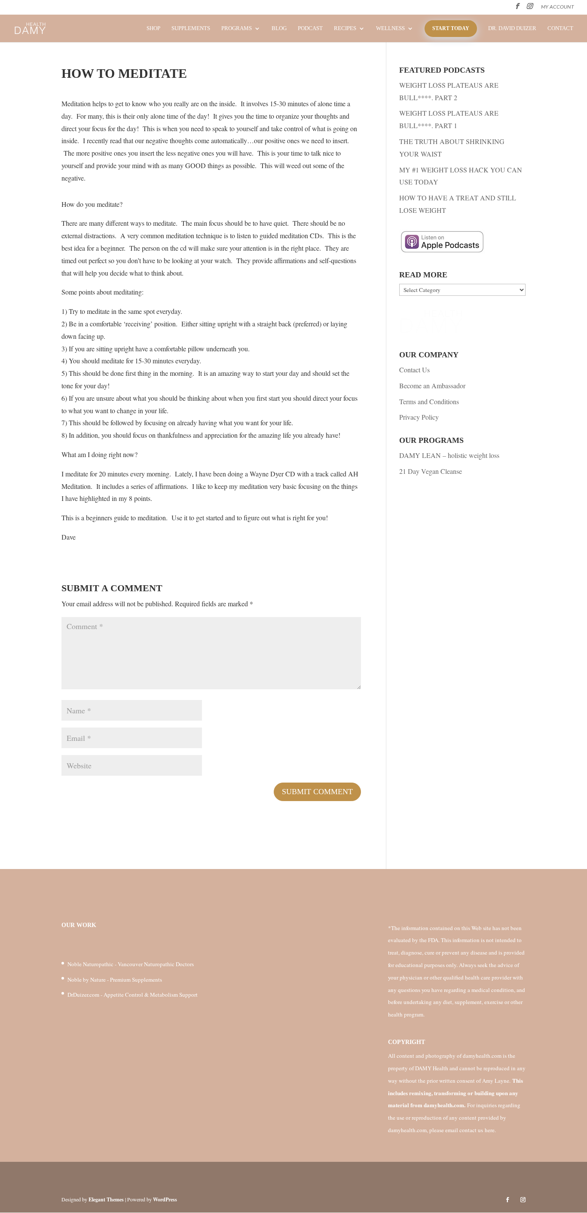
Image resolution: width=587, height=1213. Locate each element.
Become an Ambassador (432, 385)
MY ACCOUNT (557, 6)
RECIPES (345, 28)
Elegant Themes (106, 1199)
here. (490, 1130)
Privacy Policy (419, 416)
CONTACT (560, 28)
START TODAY (450, 28)
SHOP (153, 28)
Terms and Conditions (429, 401)
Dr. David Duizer (512, 28)
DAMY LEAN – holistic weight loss (449, 455)
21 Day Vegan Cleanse (430, 471)
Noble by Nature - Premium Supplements (114, 979)
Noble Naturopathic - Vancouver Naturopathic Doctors (130, 964)
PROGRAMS (236, 28)
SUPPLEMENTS (190, 28)
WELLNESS (390, 28)
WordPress (165, 1199)
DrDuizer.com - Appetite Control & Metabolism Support (132, 994)
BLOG (279, 28)
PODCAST (310, 28)
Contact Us (414, 369)
